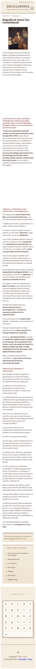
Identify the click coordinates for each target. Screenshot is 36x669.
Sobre (30, 659)
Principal (6, 16)
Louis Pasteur (12, 563)
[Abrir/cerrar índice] (32, 8)
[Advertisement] (18, 96)
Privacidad (22, 659)
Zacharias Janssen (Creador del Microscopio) (18, 554)
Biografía (16, 16)
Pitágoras (11, 571)
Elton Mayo (11, 575)
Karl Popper (12, 567)
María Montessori (14, 559)
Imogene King (12, 579)
